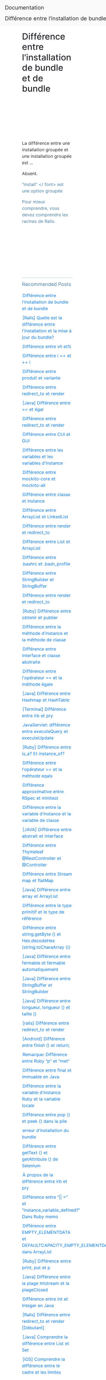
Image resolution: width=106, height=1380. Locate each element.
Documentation (24, 7)
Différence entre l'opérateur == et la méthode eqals (42, 769)
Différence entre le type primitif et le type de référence (46, 912)
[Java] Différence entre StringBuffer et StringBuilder (46, 985)
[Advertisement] (47, 119)
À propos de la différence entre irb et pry (44, 1181)
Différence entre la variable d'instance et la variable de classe (46, 814)
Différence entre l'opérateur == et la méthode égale (42, 677)
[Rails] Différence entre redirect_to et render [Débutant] (46, 1321)
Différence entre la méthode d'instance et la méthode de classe (45, 633)
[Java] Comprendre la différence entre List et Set (45, 1343)
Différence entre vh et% (47, 346)
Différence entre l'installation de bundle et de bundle (45, 302)
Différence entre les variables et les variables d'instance (42, 456)
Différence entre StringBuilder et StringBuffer (39, 579)
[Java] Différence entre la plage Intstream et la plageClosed (46, 1283)
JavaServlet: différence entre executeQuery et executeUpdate (46, 731)
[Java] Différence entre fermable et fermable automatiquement (46, 963)
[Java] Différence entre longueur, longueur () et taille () (46, 1007)
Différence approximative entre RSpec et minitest (43, 791)
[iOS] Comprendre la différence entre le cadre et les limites (43, 1365)
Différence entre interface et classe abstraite (41, 655)
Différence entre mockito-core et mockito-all (39, 478)
